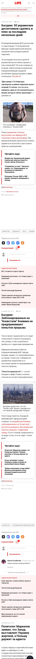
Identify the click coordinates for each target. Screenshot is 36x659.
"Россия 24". (16, 76)
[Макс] (8, 243)
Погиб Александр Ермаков (12, 290)
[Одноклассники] (23, 243)
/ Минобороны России (12, 191)
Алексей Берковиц (8, 195)
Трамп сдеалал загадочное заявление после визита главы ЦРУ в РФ (16, 296)
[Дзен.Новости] (3, 243)
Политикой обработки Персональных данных (14, 9)
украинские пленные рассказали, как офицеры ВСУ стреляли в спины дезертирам (14, 135)
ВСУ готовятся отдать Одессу (13, 271)
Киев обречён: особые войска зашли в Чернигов (16, 582)
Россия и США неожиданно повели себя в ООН (17, 284)
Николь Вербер (7, 488)
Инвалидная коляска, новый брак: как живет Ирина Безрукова (16, 303)
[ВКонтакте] (18, 243)
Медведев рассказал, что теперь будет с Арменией (17, 277)
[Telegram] (13, 243)
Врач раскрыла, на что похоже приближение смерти (13, 615)
